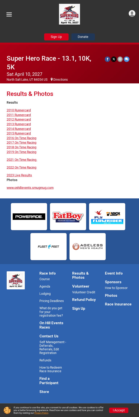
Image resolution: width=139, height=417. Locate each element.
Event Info (114, 273)
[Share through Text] (126, 59)
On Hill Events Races (51, 325)
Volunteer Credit (83, 292)
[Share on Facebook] (107, 59)
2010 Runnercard (19, 110)
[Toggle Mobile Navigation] (9, 14)
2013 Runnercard (19, 124)
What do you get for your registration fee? (51, 311)
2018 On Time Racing (21, 147)
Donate (83, 37)
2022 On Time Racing (21, 167)
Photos (111, 296)
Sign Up (56, 37)
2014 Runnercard (19, 129)
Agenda (44, 286)
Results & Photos (80, 275)
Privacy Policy (41, 413)
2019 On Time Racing (21, 152)
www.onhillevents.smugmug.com (30, 188)
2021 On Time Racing (22, 160)
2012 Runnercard (19, 119)
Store (44, 392)
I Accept (119, 410)
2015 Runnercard (19, 133)
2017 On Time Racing (21, 142)
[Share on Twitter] (113, 59)
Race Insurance (118, 304)
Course (44, 279)
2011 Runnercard (19, 115)
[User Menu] (132, 13)
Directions (60, 79)
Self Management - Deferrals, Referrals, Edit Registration (52, 347)
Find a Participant (48, 381)
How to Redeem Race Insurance (50, 369)
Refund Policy (84, 300)
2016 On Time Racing (21, 138)
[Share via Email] (120, 59)
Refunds (45, 360)
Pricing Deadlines (51, 301)
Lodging (45, 294)
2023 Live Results (19, 175)
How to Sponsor (116, 288)
